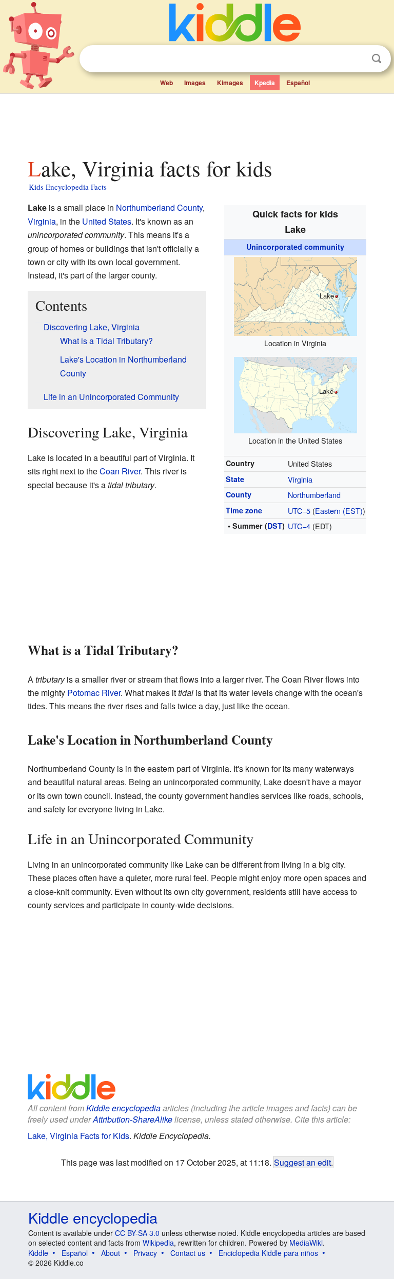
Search (376, 58)
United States (106, 221)
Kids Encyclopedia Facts (68, 187)
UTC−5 (299, 510)
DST (274, 526)
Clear (355, 59)
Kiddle (38, 1253)
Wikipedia (158, 1242)
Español (298, 82)
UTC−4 (299, 526)
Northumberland (314, 494)
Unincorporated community (295, 247)
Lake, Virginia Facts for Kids (78, 1136)
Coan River (120, 471)
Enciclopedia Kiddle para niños (268, 1253)
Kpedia (264, 82)
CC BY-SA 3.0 (137, 1233)
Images (195, 82)
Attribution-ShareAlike (132, 1119)
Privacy (145, 1253)
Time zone (244, 510)
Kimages (230, 82)
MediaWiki (306, 1242)
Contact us (187, 1253)
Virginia (300, 479)
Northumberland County (159, 207)
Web (166, 82)
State (235, 479)
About (110, 1253)
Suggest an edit (302, 1162)
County (238, 494)
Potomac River (94, 692)
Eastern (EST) (339, 510)
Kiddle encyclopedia (123, 1108)
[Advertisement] (197, 122)
